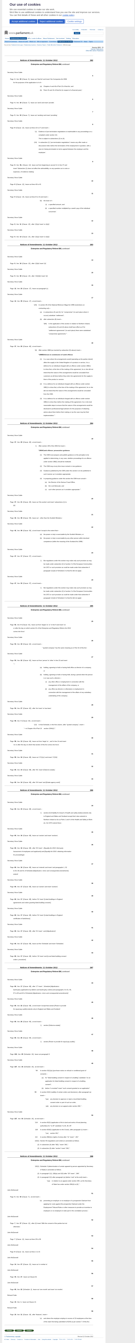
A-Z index (6, 1339)
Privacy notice (62, 1339)
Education (75, 38)
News (85, 41)
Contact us (100, 29)
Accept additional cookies (23, 21)
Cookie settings (74, 21)
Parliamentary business (18, 38)
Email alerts (84, 29)
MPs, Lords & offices (34, 38)
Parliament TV (78, 41)
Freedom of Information (30, 1339)
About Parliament (49, 38)
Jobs (39, 1339)
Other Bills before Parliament (94, 50)
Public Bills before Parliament (54, 45)
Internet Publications (97, 49)
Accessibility (75, 29)
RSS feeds (92, 29)
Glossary (13, 1339)
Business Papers (41, 45)
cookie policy (68, 15)
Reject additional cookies (51, 21)
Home (7, 38)
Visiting (68, 38)
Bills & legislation (42, 41)
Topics (91, 41)
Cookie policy (70, 1339)
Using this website (46, 1339)
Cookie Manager (78, 1339)
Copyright (55, 1339)
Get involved (60, 38)
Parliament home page (17, 45)
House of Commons (11, 41)
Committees (53, 41)
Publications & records (65, 41)
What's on (33, 41)
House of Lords (23, 41)
